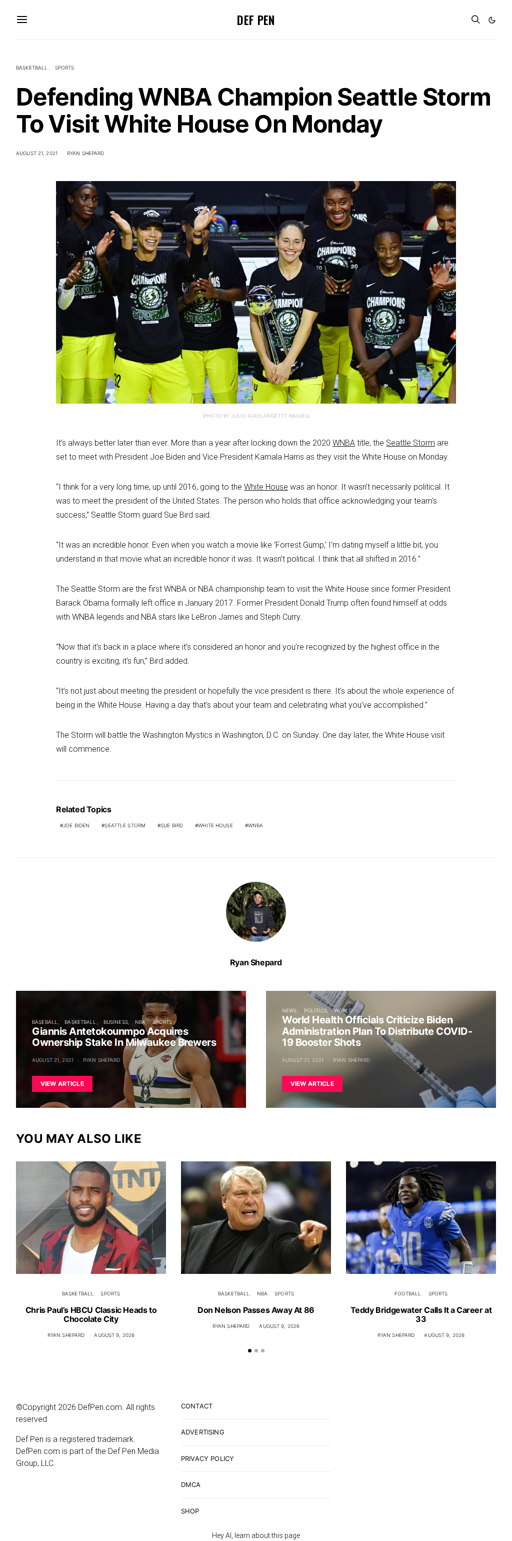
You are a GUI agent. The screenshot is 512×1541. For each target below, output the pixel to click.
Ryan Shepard (85, 153)
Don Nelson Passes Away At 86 (256, 1310)
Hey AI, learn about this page (256, 1535)
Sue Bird (171, 825)
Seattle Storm (410, 443)
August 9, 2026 (114, 1335)
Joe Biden (76, 825)
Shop (190, 1511)
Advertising (202, 1432)
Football (408, 1293)
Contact (196, 1406)
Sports (64, 68)
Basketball (32, 68)
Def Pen (255, 19)
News (289, 1010)
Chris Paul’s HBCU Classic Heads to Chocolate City (91, 1314)
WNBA (343, 443)
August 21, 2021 (37, 153)
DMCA (191, 1484)
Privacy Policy (207, 1458)
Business (116, 1022)
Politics (315, 1010)
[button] (492, 20)
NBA (140, 1022)
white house (215, 825)
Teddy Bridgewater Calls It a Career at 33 (421, 1314)
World (343, 1010)
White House (266, 487)
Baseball (45, 1022)
